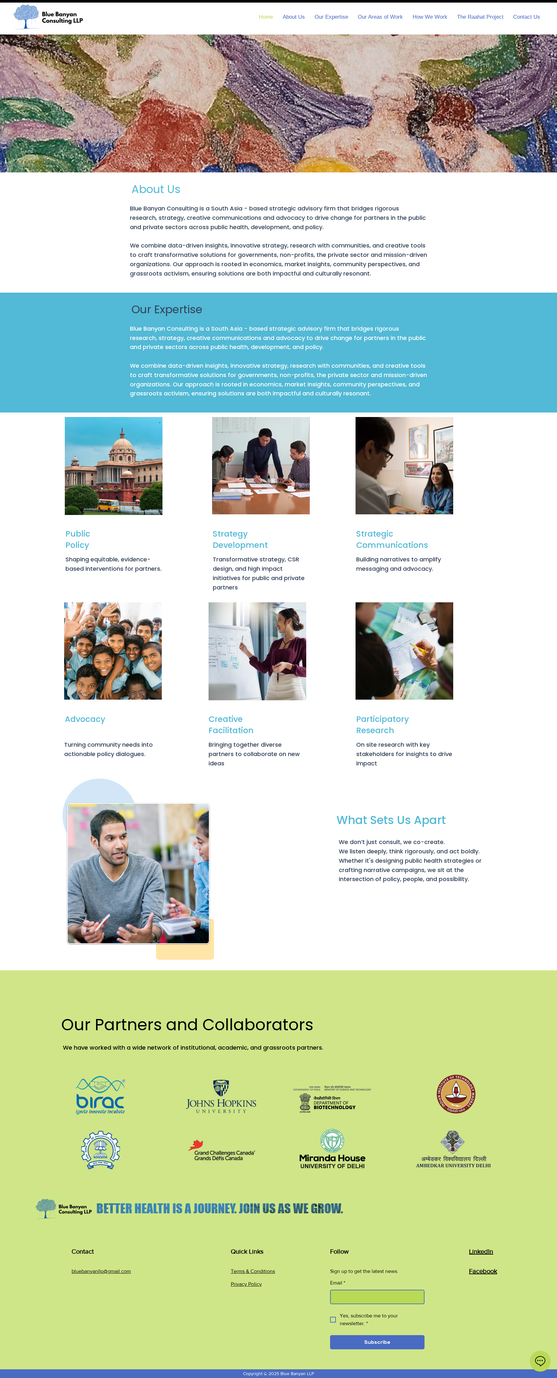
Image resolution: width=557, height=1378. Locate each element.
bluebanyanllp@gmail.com (101, 1271)
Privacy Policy (246, 1284)
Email (337, 1283)
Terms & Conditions (253, 1271)
